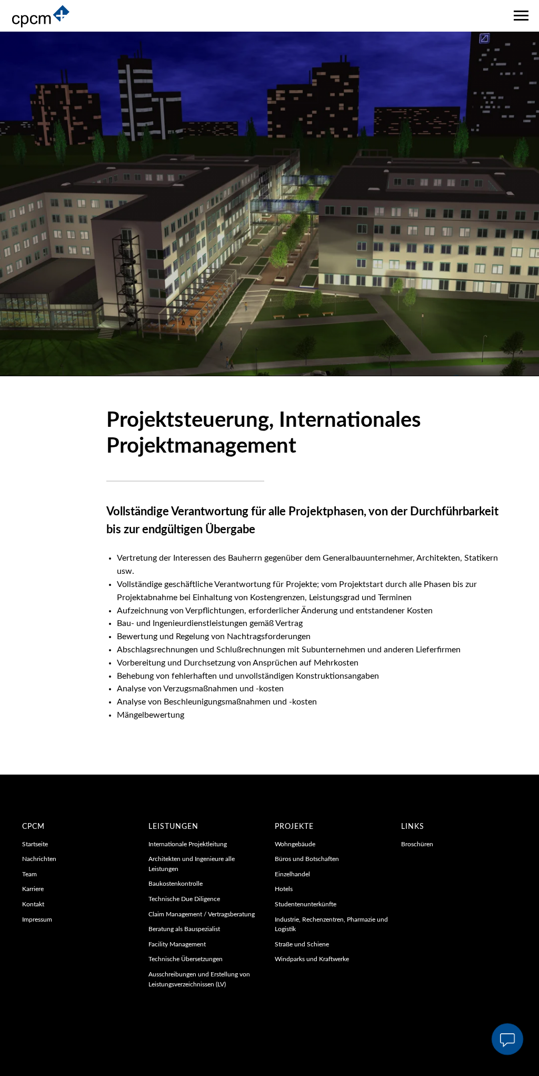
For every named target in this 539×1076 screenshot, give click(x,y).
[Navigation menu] (521, 16)
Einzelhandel (292, 1052)
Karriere (33, 1067)
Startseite (35, 1022)
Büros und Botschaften (307, 1037)
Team (29, 1052)
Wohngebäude (295, 1022)
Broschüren (417, 1022)
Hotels (284, 1067)
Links (412, 1005)
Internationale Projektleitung (187, 1022)
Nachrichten (39, 1037)
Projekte (294, 1005)
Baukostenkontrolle (175, 1062)
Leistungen (173, 1005)
